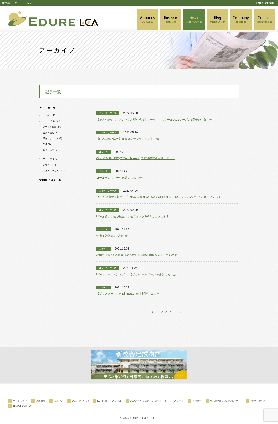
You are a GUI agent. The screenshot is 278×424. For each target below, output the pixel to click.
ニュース (48, 159)
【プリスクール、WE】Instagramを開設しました (127, 293)
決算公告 (58, 400)
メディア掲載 (49, 126)
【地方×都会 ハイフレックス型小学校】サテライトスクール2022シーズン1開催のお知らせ (154, 119)
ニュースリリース (52, 170)
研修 (45, 144)
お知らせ (47, 165)
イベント (48, 114)
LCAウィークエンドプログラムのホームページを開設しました (136, 274)
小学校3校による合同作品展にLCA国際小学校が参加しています (136, 255)
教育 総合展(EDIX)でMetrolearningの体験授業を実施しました (135, 158)
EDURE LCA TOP (22, 405)
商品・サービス (51, 138)
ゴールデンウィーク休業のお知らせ (119, 177)
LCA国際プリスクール (109, 400)
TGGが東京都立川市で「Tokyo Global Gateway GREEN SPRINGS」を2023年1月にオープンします (160, 196)
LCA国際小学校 (80, 400)
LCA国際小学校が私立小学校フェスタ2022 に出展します (132, 216)
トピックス (49, 121)
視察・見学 (48, 150)
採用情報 (197, 400)
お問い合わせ (257, 400)
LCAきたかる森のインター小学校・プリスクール (157, 400)
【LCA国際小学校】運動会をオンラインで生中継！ (129, 139)
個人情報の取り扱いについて (226, 400)
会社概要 (40, 400)
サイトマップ (20, 400)
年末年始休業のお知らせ (112, 235)
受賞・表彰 (48, 132)
